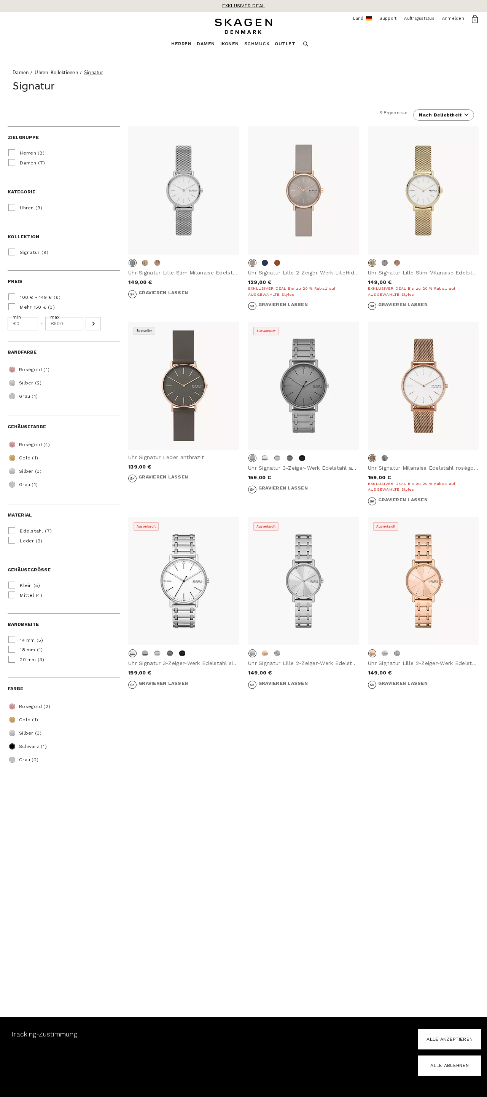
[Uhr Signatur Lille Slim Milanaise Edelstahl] (183, 190)
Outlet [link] (285, 43)
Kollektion (23, 236)
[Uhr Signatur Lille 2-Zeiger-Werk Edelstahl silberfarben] (303, 581)
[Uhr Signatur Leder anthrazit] (183, 386)
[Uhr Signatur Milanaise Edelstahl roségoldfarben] (423, 386)
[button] (93, 323)
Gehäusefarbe (27, 426)
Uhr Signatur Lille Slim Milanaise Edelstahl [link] (184, 272)
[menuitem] (184, 45)
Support (388, 18)
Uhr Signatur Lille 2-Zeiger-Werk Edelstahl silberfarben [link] (321, 663)
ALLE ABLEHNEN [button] (449, 1065)
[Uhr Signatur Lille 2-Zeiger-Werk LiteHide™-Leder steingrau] (303, 190)
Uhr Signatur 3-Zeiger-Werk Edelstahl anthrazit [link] (310, 468)
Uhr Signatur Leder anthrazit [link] (166, 457)
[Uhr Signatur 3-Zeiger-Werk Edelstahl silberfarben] (183, 581)
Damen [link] (206, 43)
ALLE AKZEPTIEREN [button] (450, 1039)
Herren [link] (181, 43)
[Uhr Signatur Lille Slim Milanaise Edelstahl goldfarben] (423, 190)
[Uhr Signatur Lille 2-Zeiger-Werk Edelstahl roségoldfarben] (423, 581)
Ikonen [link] (229, 43)
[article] (184, 224)
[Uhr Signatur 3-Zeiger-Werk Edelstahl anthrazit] (303, 386)
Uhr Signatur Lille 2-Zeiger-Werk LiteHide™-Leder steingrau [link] (327, 272)
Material (20, 515)
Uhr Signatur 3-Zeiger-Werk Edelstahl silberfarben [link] (194, 663)
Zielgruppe (23, 137)
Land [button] (362, 19)
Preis (15, 281)
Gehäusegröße (29, 569)
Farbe (15, 688)
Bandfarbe (22, 352)
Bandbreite (23, 624)
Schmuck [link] (257, 43)
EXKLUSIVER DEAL (243, 5)
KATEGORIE (21, 192)
